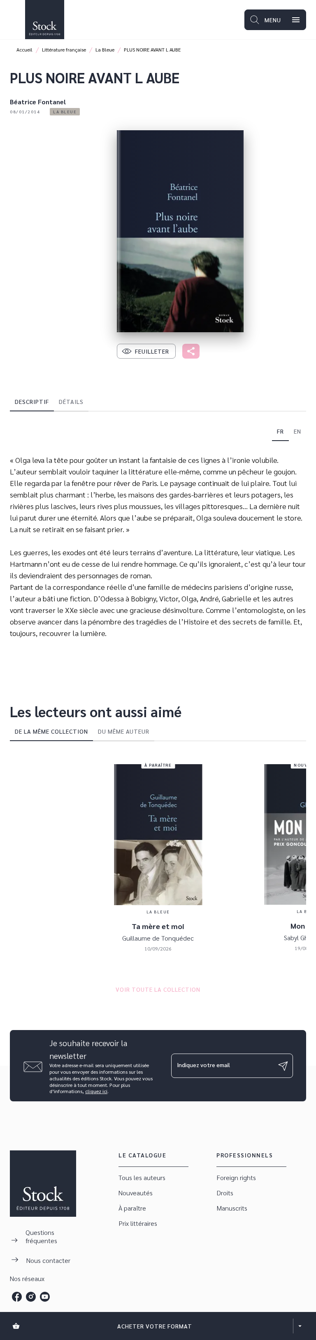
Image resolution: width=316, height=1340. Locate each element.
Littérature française (64, 49)
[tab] (32, 401)
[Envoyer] (283, 1066)
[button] (65, 111)
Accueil (24, 49)
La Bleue (104, 49)
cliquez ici (96, 1091)
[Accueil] (44, 19)
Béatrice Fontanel (38, 101)
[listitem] (17, 1297)
